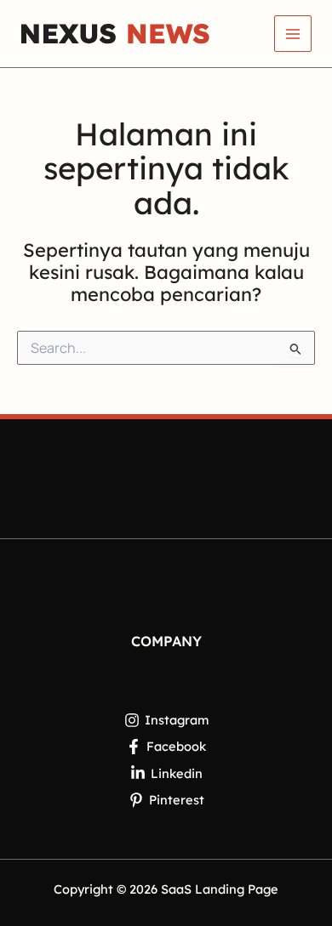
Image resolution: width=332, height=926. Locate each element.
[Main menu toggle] (293, 34)
